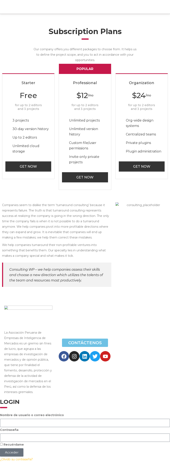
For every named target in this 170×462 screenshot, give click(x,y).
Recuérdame (13, 444)
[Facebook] (64, 356)
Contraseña (9, 430)
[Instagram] (74, 356)
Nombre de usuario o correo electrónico (32, 415)
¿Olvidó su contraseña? (16, 459)
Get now (28, 166)
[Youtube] (105, 356)
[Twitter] (95, 356)
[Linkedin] (84, 356)
